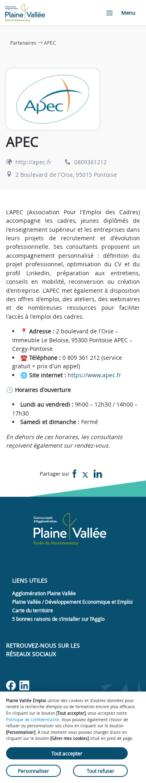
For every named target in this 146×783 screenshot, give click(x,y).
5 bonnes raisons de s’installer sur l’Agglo (58, 619)
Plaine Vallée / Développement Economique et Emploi (72, 601)
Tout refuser (100, 771)
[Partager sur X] (85, 474)
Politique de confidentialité (32, 719)
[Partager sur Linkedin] (98, 474)
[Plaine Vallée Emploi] (25, 13)
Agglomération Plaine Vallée (44, 593)
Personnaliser (33, 771)
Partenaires (23, 42)
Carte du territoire (32, 610)
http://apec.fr (33, 162)
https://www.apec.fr (94, 375)
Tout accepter (67, 753)
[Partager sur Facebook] (75, 474)
